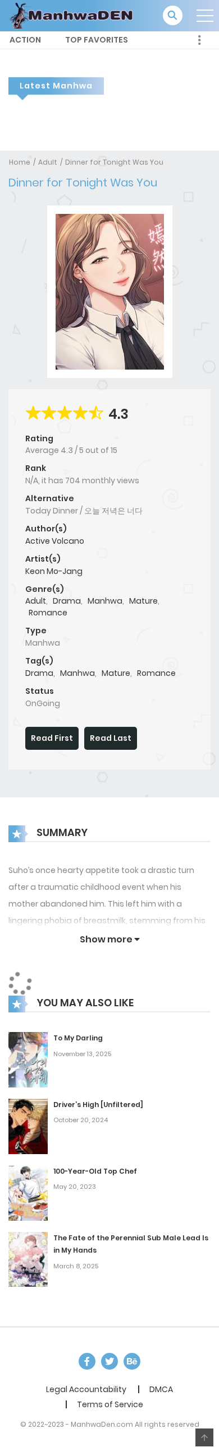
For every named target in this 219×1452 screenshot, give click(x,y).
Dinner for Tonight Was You (114, 162)
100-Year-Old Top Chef (95, 1171)
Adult (47, 162)
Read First (52, 738)
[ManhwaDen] (73, 15)
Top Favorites (96, 39)
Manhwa (105, 600)
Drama (67, 600)
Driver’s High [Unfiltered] (98, 1104)
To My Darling (78, 1038)
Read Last (110, 738)
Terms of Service (110, 1404)
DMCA (161, 1389)
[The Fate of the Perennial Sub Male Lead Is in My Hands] (28, 1258)
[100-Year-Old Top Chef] (28, 1192)
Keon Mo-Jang (54, 571)
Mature (143, 600)
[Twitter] (109, 1361)
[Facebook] (87, 1361)
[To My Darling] (28, 1059)
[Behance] (132, 1361)
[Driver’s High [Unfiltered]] (28, 1125)
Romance (48, 612)
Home (19, 162)
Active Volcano (54, 541)
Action (25, 39)
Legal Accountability (86, 1389)
